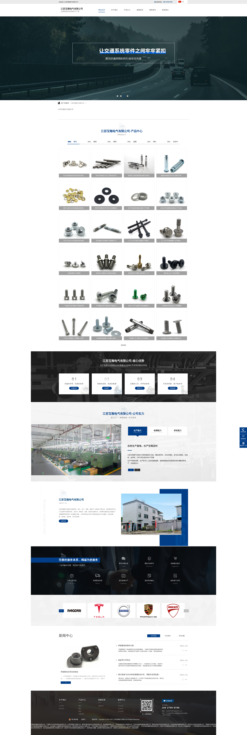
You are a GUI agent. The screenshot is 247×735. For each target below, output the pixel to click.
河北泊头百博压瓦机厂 (133, 726)
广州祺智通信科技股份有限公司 (202, 726)
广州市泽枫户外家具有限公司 (99, 726)
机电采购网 (135, 728)
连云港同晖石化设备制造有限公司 (13, 728)
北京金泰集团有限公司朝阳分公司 (53, 728)
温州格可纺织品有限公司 (104, 728)
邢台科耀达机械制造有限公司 (36, 724)
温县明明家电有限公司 (230, 724)
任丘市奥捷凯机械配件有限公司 (39, 726)
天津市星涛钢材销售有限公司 (150, 726)
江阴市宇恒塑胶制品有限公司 (168, 726)
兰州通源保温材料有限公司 (21, 726)
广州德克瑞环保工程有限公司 (123, 724)
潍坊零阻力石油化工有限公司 (81, 726)
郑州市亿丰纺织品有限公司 (196, 724)
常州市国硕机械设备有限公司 (142, 724)
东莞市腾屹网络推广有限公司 (18, 724)
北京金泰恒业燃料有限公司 (178, 724)
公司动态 (154, 636)
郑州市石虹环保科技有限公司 (160, 724)
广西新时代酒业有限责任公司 (213, 724)
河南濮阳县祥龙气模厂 (219, 726)
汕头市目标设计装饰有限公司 (33, 728)
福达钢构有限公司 (108, 724)
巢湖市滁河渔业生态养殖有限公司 (92, 724)
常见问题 (182, 636)
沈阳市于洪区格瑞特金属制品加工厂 (75, 728)
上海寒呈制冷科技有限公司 (117, 726)
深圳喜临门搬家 (91, 728)
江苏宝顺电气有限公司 (77, 103)
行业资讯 (168, 636)
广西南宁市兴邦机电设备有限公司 (56, 724)
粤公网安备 (75, 719)
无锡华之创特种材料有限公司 (122, 728)
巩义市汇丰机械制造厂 (185, 726)
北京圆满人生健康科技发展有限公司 (60, 726)
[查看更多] (123, 216)
